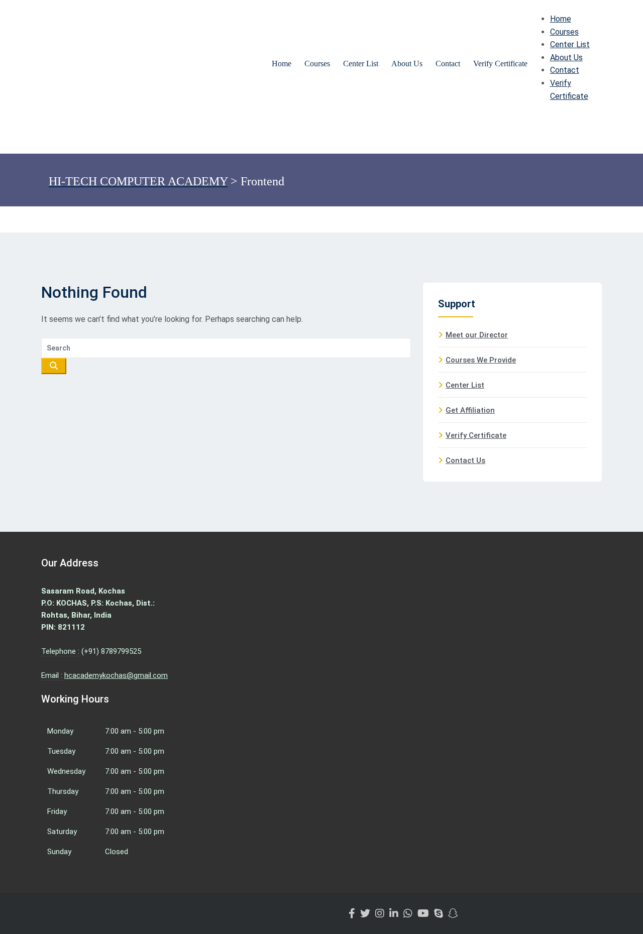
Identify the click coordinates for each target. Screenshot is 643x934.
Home (281, 63)
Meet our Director (477, 334)
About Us (406, 63)
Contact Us (465, 460)
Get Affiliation (470, 410)
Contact (448, 63)
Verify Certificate (500, 63)
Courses (317, 63)
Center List (360, 63)
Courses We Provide (481, 360)
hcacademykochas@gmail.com (116, 675)
